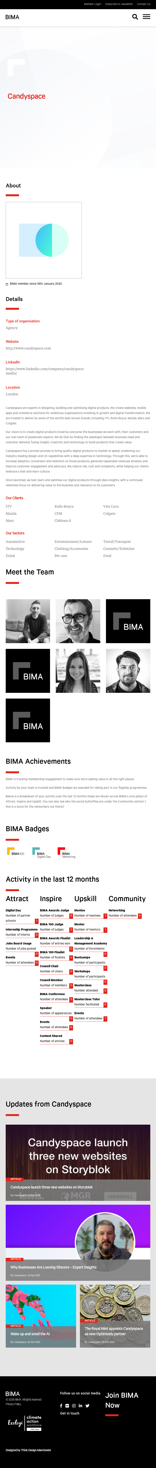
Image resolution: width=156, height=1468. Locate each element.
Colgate (109, 514)
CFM (58, 514)
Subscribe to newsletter (119, 4)
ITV (9, 506)
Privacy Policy (13, 1404)
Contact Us (143, 4)
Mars (10, 521)
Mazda (11, 514)
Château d (63, 521)
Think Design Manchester (36, 1450)
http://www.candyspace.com (28, 348)
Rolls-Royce (64, 506)
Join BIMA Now (121, 1401)
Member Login (92, 4)
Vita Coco (111, 506)
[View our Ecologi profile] (28, 1424)
